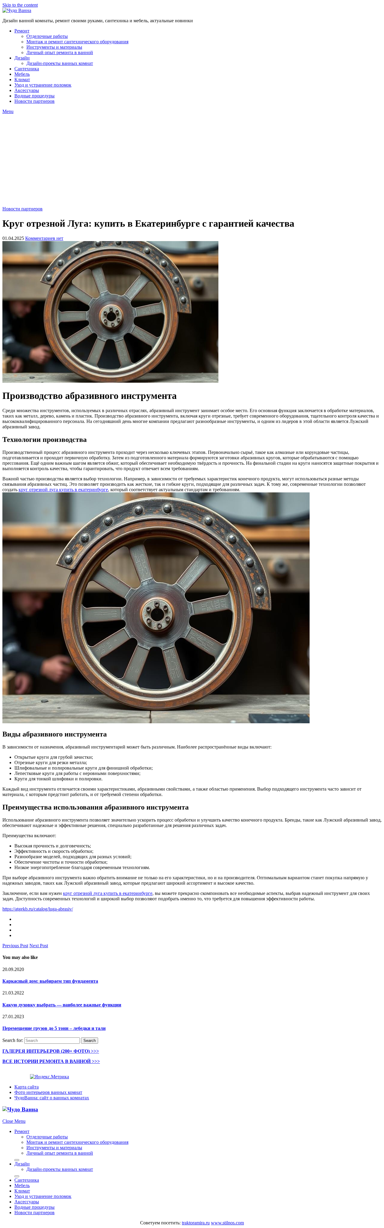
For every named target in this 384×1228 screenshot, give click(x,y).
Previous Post (15, 945)
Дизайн (22, 57)
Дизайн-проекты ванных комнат (59, 63)
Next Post (38, 945)
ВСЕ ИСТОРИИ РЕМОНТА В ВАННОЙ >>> (51, 1061)
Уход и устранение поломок (42, 84)
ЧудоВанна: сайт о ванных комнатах (51, 1097)
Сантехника (26, 68)
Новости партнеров (34, 101)
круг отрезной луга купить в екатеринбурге (63, 489)
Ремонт (21, 30)
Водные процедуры (34, 95)
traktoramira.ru (196, 1222)
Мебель (22, 74)
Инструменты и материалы (54, 47)
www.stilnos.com (227, 1222)
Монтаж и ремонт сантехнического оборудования (77, 41)
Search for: (12, 1040)
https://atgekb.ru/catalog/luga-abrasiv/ (37, 908)
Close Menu (14, 1121)
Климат (22, 79)
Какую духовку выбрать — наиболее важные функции (61, 1004)
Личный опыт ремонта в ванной (59, 52)
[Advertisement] (192, 159)
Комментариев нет (44, 238)
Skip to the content (20, 5)
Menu (8, 111)
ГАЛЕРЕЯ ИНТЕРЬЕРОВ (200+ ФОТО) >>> (50, 1051)
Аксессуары (26, 90)
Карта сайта (26, 1086)
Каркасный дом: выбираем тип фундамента (50, 981)
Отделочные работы (47, 36)
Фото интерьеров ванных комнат (48, 1092)
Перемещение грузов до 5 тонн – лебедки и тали (54, 1028)
